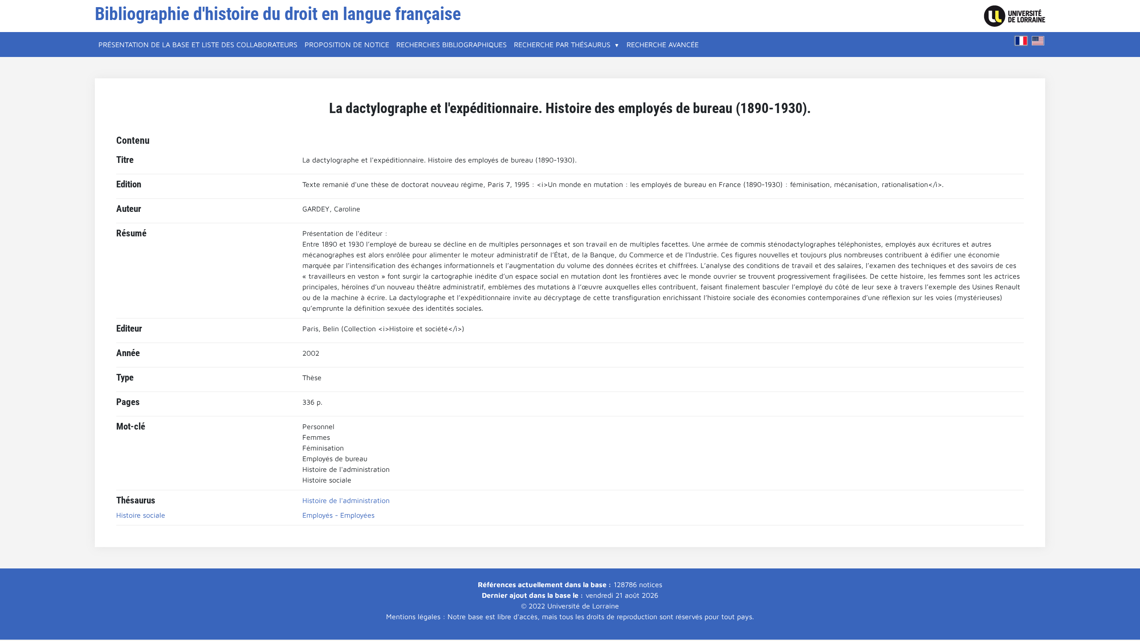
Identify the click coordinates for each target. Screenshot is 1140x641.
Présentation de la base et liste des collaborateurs (197, 45)
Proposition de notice (347, 45)
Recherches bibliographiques (451, 45)
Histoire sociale (140, 515)
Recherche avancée (663, 45)
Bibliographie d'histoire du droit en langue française (278, 14)
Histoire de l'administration (346, 500)
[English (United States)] (1038, 40)
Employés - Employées (338, 515)
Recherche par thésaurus (562, 45)
